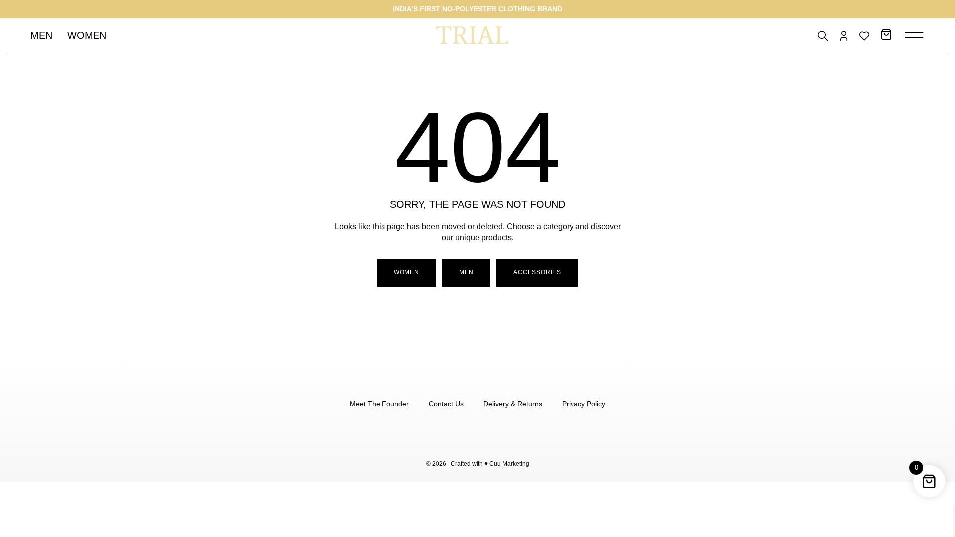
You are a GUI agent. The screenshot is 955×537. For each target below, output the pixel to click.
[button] (466, 273)
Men (41, 35)
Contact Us (446, 404)
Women (86, 35)
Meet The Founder (379, 404)
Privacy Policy (583, 404)
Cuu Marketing (509, 463)
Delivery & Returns (512, 404)
